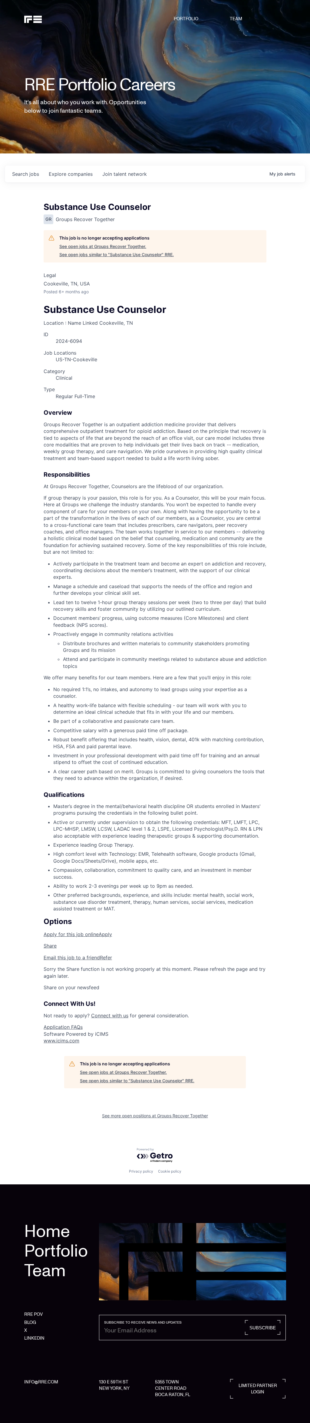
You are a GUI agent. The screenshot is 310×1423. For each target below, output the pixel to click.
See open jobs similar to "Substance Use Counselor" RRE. (116, 254)
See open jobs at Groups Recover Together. (102, 246)
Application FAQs (63, 1027)
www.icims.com (61, 1041)
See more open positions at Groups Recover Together (155, 1115)
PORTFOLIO (186, 18)
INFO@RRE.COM (41, 1382)
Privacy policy (141, 1171)
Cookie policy (169, 1171)
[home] (42, 18)
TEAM (236, 18)
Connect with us (109, 1016)
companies (71, 174)
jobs (25, 174)
